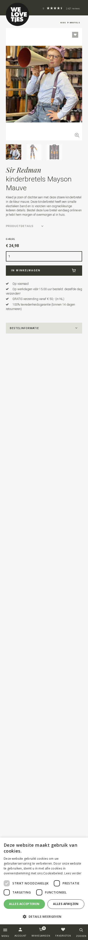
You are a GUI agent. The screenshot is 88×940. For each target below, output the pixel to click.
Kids (63, 23)
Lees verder (72, 873)
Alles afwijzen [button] (66, 904)
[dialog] (44, 880)
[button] (44, 328)
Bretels (75, 23)
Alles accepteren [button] (24, 904)
